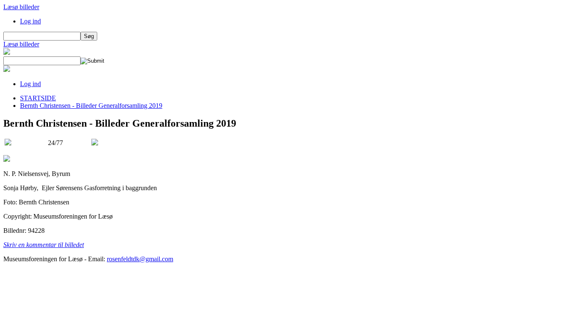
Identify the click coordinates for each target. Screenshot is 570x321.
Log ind (30, 21)
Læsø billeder (21, 6)
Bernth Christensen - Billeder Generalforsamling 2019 (91, 105)
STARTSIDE (38, 98)
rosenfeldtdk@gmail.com (140, 258)
